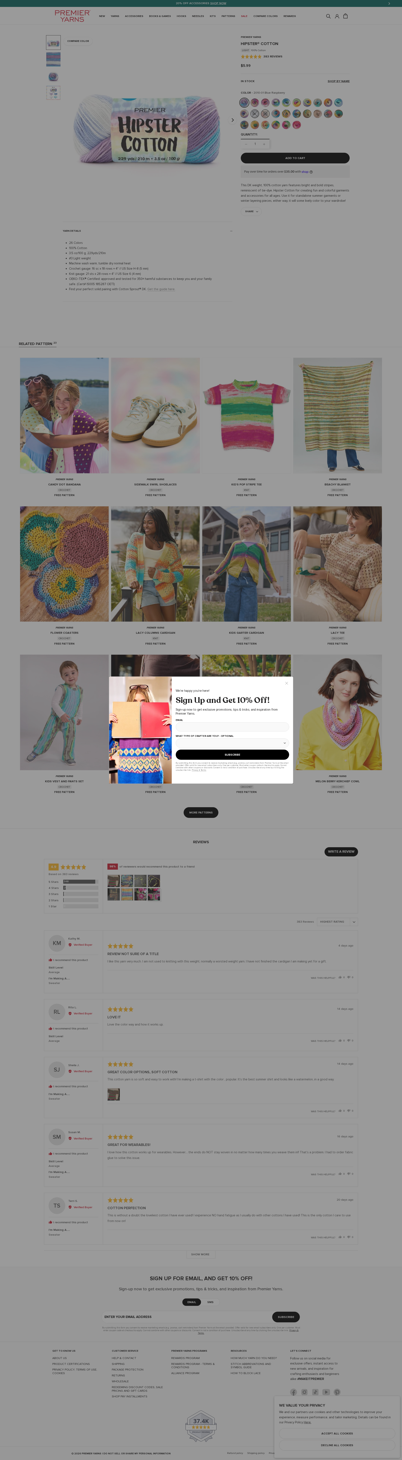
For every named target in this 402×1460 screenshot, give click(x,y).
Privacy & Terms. (199, 770)
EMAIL (179, 720)
